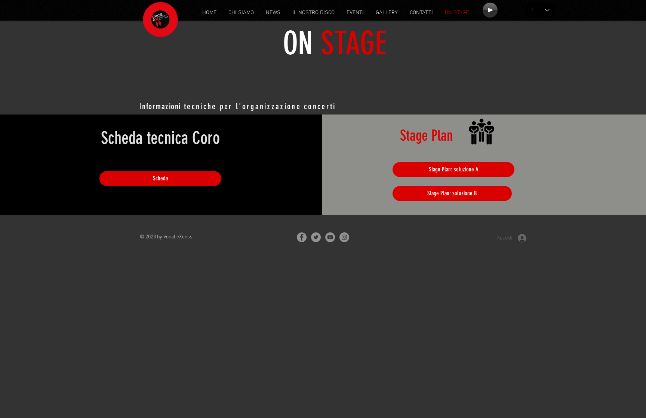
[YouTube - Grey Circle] (330, 237)
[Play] (490, 10)
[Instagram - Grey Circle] (344, 237)
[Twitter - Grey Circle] (316, 237)
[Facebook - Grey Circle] (302, 237)
